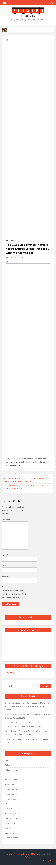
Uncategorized (11, 823)
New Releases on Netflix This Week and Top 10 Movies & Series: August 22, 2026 (27, 716)
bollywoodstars (11, 779)
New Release (10, 799)
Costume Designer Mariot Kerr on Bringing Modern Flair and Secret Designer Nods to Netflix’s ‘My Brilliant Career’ (27, 706)
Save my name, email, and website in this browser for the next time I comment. (15, 593)
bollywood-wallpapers (14, 775)
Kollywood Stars (11, 794)
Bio (6, 760)
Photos (8, 804)
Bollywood (9, 765)
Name (5, 555)
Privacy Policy (48, 861)
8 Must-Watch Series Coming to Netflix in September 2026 (26, 741)
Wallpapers (9, 833)
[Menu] (4, 2)
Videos (8, 828)
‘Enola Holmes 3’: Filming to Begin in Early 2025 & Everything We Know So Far (24, 487)
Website (5, 576)
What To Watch (12, 241)
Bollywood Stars (11, 770)
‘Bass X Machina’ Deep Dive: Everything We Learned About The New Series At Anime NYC (26, 732)
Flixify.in (28, 16)
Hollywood (9, 784)
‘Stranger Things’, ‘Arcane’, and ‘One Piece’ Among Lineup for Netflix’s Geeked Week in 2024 (27, 480)
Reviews (8, 808)
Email (5, 566)
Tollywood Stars (11, 818)
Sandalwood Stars (12, 813)
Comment (6, 520)
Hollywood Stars (11, 789)
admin (8, 257)
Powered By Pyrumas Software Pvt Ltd (19, 854)
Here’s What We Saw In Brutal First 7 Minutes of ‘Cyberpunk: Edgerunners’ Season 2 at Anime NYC (25, 724)
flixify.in (28, 857)
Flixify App (9, 672)
